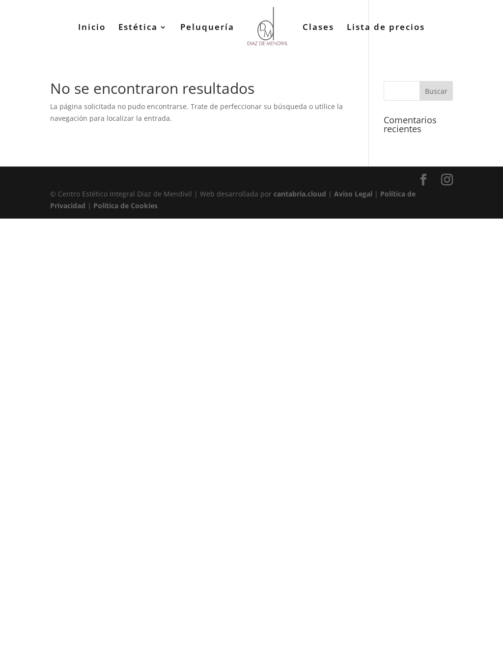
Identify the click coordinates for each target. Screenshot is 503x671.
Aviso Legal (353, 193)
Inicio (92, 28)
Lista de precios (386, 28)
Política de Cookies (125, 205)
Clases (318, 28)
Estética (138, 28)
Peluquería (207, 28)
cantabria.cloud (300, 193)
